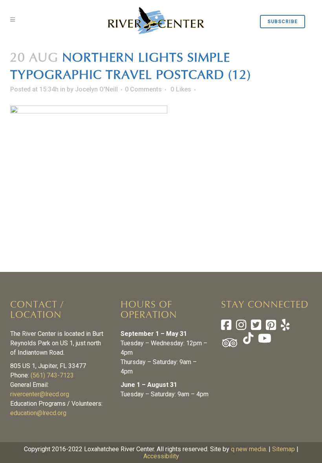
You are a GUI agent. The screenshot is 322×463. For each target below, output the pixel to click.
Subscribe (282, 21)
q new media (248, 449)
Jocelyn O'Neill (96, 89)
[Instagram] (241, 327)
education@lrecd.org (38, 413)
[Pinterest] (271, 327)
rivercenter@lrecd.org (39, 394)
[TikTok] (247, 340)
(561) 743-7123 (52, 375)
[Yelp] (285, 327)
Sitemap (283, 449)
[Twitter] (256, 327)
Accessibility (161, 456)
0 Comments (143, 89)
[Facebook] (226, 327)
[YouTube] (263, 340)
